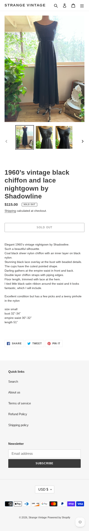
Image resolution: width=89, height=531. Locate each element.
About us (14, 392)
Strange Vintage (25, 5)
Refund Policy (17, 414)
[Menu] (82, 5)
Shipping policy (18, 425)
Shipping (10, 210)
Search (13, 381)
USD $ (43, 489)
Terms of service (19, 403)
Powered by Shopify (59, 517)
